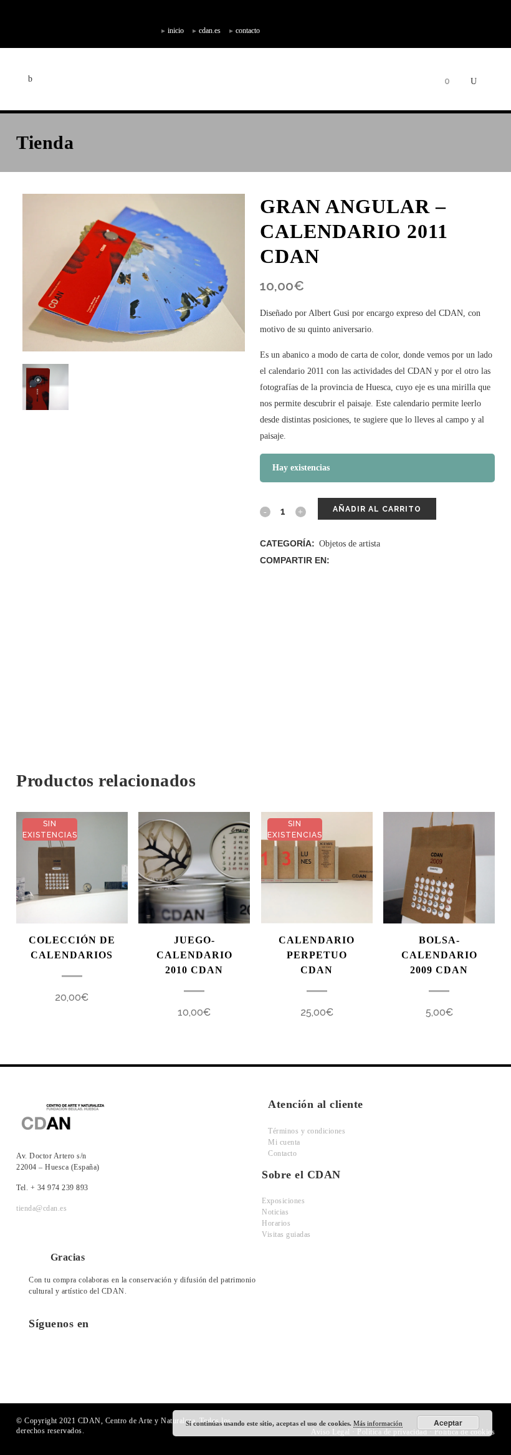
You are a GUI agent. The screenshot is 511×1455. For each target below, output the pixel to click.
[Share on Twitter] (351, 560)
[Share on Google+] (364, 560)
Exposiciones (283, 1200)
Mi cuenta (284, 1142)
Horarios (276, 1223)
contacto (248, 30)
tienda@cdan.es (41, 1208)
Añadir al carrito (377, 509)
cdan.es (210, 30)
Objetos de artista (349, 543)
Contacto (282, 1153)
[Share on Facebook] (338, 560)
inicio (176, 30)
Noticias (275, 1212)
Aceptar (448, 1422)
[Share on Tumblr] (390, 560)
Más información (378, 1423)
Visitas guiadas (286, 1234)
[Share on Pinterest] (403, 560)
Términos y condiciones (306, 1131)
